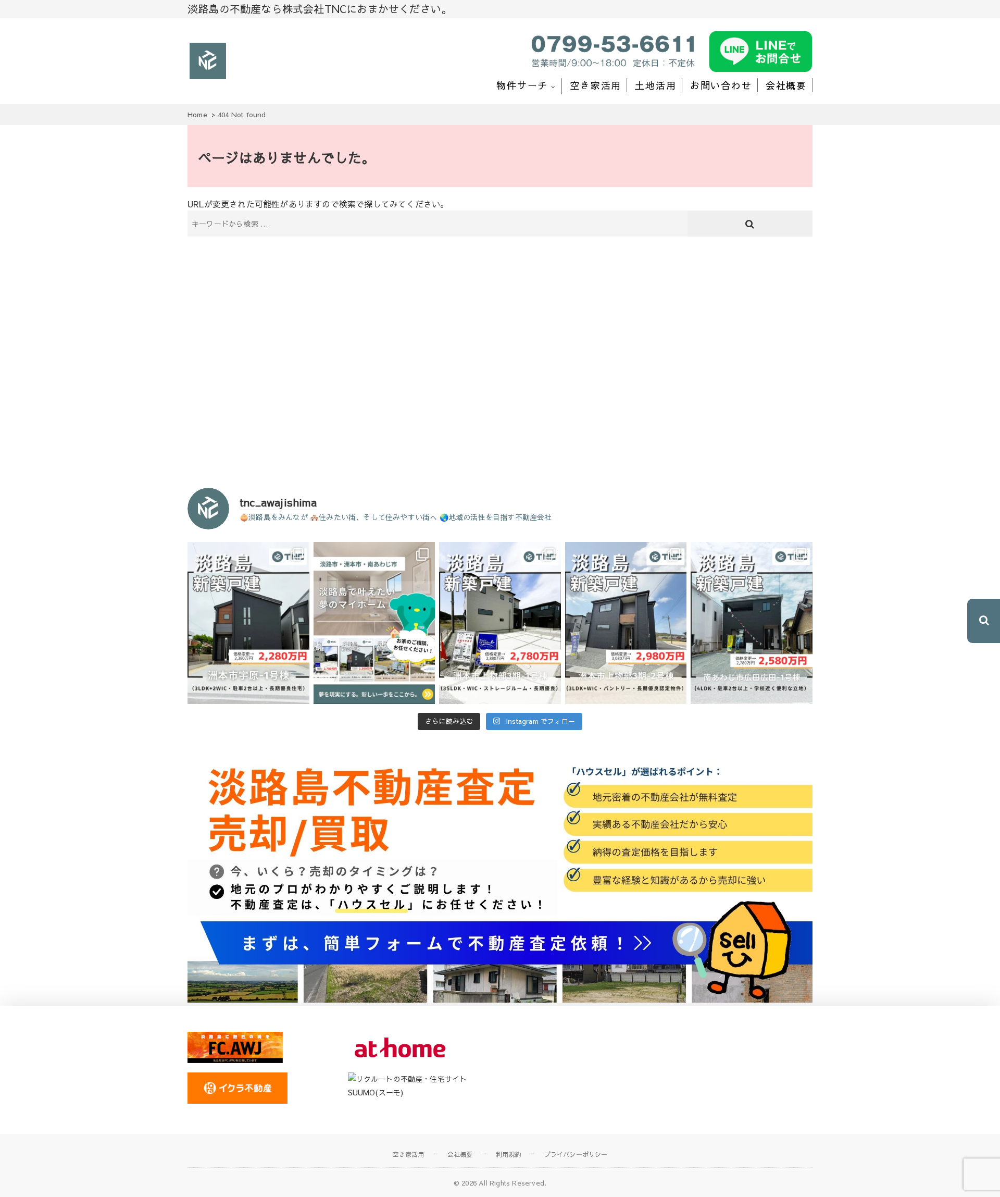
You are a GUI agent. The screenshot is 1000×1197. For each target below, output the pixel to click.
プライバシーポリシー (576, 1154)
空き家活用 (595, 85)
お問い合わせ (721, 85)
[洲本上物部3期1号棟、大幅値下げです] (500, 623)
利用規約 (508, 1154)
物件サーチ (522, 85)
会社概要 (786, 85)
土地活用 (655, 85)
